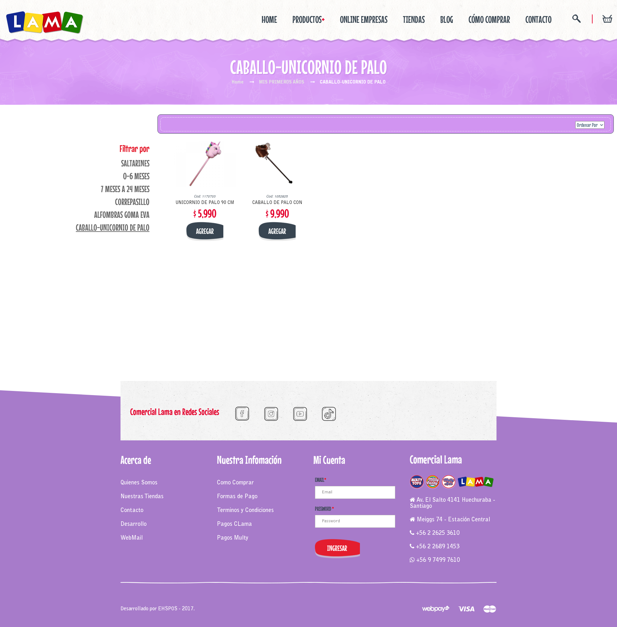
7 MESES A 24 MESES (125, 189)
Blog (446, 19)
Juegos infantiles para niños (184, 602)
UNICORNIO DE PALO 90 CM (204, 203)
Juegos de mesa (137, 602)
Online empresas (364, 19)
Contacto (132, 511)
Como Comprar (235, 483)
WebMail (132, 538)
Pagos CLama (234, 524)
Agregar (205, 231)
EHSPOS (167, 609)
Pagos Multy (232, 538)
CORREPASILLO (132, 202)
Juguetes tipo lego (287, 602)
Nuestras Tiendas (142, 497)
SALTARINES (135, 163)
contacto (538, 19)
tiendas (414, 19)
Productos (308, 19)
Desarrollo (134, 524)
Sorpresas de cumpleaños (240, 602)
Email (320, 479)
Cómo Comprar (489, 19)
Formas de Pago (237, 497)
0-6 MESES (136, 176)
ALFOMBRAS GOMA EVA (121, 214)
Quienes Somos (139, 483)
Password (324, 508)
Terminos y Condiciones (245, 511)
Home (269, 19)
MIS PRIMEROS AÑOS (281, 82)
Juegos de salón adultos (331, 602)
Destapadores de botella (382, 602)
